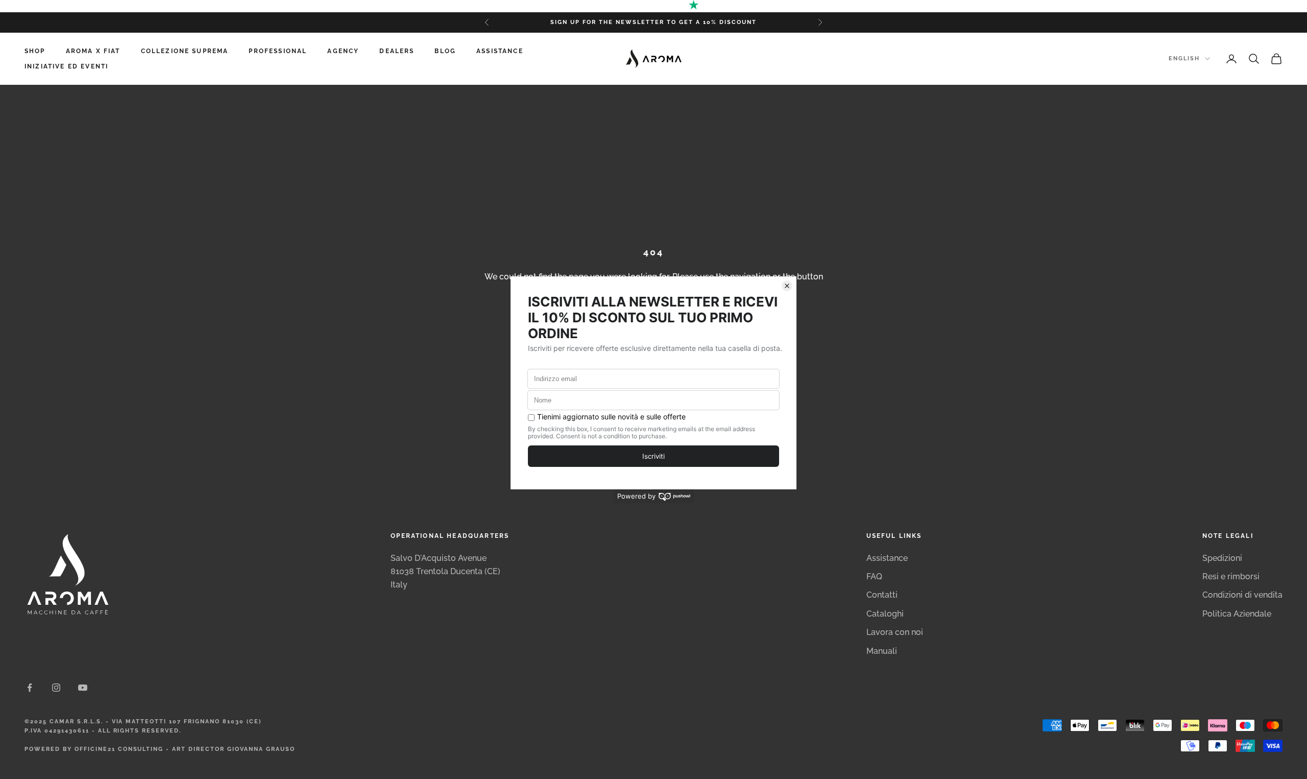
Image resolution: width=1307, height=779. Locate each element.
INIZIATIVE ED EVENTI (66, 66)
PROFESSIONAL (278, 51)
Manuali (881, 651)
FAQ (874, 576)
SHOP (35, 51)
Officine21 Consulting (119, 749)
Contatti (882, 595)
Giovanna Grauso (261, 749)
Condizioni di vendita (1242, 595)
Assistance (887, 558)
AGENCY (343, 51)
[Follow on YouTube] (83, 687)
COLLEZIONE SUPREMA (185, 51)
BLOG (445, 51)
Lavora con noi (894, 632)
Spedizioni (1222, 558)
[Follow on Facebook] (30, 687)
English (1184, 58)
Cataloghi (885, 614)
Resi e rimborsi (1231, 576)
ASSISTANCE (499, 51)
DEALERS (396, 51)
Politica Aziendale (1236, 614)
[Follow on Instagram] (56, 687)
